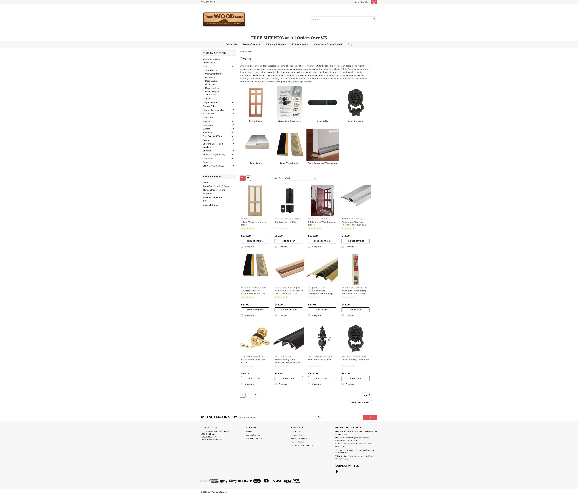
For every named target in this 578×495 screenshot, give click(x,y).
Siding (206, 140)
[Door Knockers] (356, 102)
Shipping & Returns (276, 44)
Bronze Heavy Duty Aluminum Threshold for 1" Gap (288, 362)
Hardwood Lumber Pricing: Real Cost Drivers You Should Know (356, 432)
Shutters (207, 150)
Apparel (207, 162)
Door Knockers (212, 81)
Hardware (208, 158)
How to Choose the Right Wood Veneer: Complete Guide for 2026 (352, 439)
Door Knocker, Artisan (320, 359)
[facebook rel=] (337, 471)
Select (206, 182)
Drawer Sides (209, 106)
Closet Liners (209, 62)
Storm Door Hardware (215, 74)
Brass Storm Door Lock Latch (253, 361)
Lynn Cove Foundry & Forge (216, 186)
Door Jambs (210, 84)
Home (242, 51)
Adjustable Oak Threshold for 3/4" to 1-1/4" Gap (289, 292)
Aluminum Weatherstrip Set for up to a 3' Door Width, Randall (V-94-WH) (354, 295)
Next (366, 395)
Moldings (207, 121)
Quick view (255, 214)
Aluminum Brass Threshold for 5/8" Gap (320, 292)
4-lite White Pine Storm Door (253, 223)
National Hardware (212, 197)
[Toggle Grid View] (242, 178)
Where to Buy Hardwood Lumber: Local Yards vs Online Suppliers (355, 457)
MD (205, 201)
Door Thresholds (213, 88)
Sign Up (364, 2)
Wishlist (249, 431)
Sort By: (277, 178)
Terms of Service (251, 44)
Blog (350, 44)
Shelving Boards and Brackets (213, 145)
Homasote (208, 117)
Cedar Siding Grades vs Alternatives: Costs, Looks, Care (353, 445)
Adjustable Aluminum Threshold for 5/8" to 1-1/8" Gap (354, 225)
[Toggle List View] (248, 178)
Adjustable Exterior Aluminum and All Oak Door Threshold (253, 293)
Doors (206, 66)
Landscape (208, 125)
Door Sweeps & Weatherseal (212, 93)
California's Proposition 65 (328, 44)
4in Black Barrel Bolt (285, 222)
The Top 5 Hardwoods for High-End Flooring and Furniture (354, 451)
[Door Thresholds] (289, 145)
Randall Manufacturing (214, 189)
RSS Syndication (300, 44)
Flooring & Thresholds (213, 110)
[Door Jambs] (256, 145)
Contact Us (231, 44)
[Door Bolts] (322, 102)
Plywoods (207, 132)
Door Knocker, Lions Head (355, 359)
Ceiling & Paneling (211, 59)
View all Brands (210, 205)
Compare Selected (360, 402)
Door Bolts (210, 77)
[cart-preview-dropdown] (373, 2)
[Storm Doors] (255, 102)
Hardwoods (208, 113)
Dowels (206, 98)
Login (354, 2)
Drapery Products (211, 102)
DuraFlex (207, 193)
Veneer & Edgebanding (214, 154)
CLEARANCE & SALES (213, 165)
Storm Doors (211, 70)
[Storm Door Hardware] (289, 102)
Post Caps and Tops (212, 136)
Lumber (206, 128)
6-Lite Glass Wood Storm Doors (321, 223)
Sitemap (224, 492)
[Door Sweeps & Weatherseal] (322, 145)
